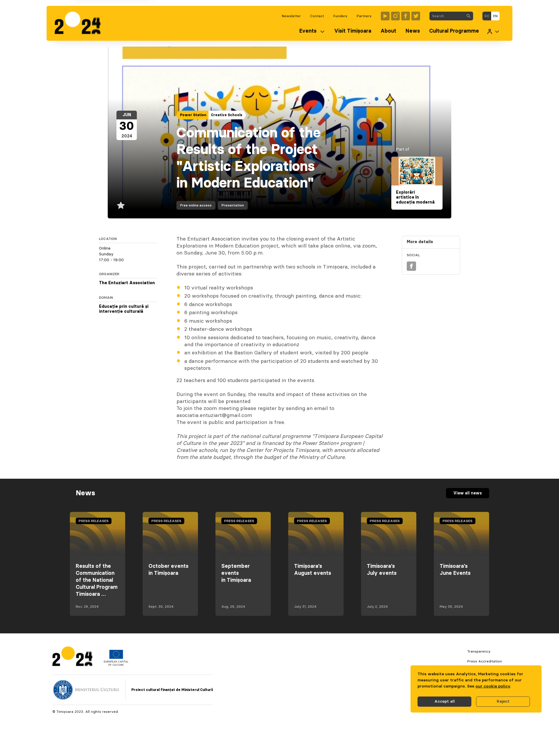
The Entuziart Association (127, 283)
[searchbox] (446, 16)
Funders (340, 16)
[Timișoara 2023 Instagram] (395, 16)
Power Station (193, 115)
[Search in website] (468, 16)
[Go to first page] (80, 23)
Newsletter (291, 16)
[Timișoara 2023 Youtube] (385, 16)
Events (307, 31)
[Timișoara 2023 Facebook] (405, 16)
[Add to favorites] (120, 205)
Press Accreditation (484, 661)
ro (486, 16)
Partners (364, 16)
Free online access (196, 205)
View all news (467, 493)
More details (420, 242)
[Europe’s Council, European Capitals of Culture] (116, 664)
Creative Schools (226, 115)
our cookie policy (492, 686)
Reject (503, 701)
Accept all (444, 701)
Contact (317, 16)
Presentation (233, 205)
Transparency (479, 651)
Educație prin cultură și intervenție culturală (123, 309)
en (495, 16)
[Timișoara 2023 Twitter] (415, 16)
